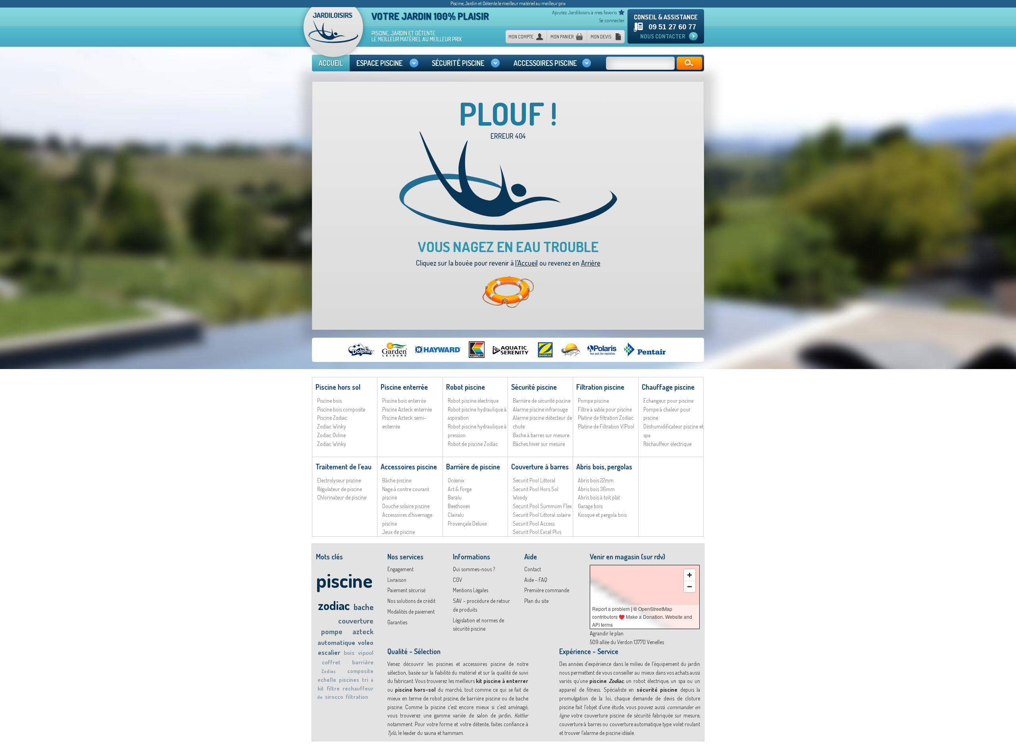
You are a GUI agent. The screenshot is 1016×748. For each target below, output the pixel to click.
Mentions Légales (470, 590)
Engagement (400, 569)
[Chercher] (689, 63)
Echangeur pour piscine (668, 400)
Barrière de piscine (473, 466)
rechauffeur (358, 688)
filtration (357, 696)
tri (365, 679)
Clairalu (456, 514)
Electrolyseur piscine (339, 480)
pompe (332, 631)
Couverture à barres (540, 466)
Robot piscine (465, 387)
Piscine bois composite (341, 409)
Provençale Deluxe (467, 523)
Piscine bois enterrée (404, 400)
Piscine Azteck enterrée (407, 409)
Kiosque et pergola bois (602, 514)
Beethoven (459, 506)
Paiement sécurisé (406, 590)
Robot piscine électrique (473, 400)
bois (349, 652)
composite (360, 671)
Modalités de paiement (411, 611)
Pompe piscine (593, 400)
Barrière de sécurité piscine (541, 400)
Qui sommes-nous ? (474, 569)
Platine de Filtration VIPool (606, 426)
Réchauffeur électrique (667, 443)
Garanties (397, 622)
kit (321, 688)
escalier (329, 652)
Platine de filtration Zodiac (605, 417)
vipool (365, 652)
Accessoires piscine (409, 466)
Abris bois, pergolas (604, 466)
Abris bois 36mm (596, 489)
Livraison (396, 579)
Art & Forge (459, 489)
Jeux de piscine (398, 531)
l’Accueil (526, 262)
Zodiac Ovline (331, 435)
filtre (333, 688)
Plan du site (536, 600)
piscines (349, 679)
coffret (331, 662)
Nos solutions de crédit (411, 600)
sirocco (334, 696)
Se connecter (612, 20)
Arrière (590, 262)
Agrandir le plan (606, 633)
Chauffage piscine (668, 387)
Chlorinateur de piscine (341, 497)
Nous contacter (662, 36)
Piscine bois (329, 400)
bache (363, 607)
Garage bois (590, 506)
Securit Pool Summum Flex (542, 506)
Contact (532, 569)
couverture (355, 621)
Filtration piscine (600, 387)
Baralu (455, 497)
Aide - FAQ (535, 579)
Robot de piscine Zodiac (473, 443)
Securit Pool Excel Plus (537, 531)
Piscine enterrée (404, 387)
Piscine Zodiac (332, 417)
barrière (362, 662)
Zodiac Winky (331, 426)
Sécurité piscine (534, 387)
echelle (327, 679)
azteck (362, 631)
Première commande (546, 590)
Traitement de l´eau (343, 466)
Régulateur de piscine (339, 489)
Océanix (456, 480)
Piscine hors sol (338, 387)
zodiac (334, 605)
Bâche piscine (396, 480)
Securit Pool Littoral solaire (541, 514)
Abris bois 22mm (596, 480)
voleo (365, 643)
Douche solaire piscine (405, 506)
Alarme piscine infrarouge (540, 409)
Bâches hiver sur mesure (539, 443)
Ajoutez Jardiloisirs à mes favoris (584, 12)
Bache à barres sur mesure (541, 435)
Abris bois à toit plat (599, 497)
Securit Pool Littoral (534, 480)
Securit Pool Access (533, 523)
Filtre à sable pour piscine (605, 409)
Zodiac (328, 671)
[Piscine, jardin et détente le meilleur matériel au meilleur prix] (333, 35)
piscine (344, 580)
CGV (457, 579)
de (320, 697)
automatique (336, 642)
